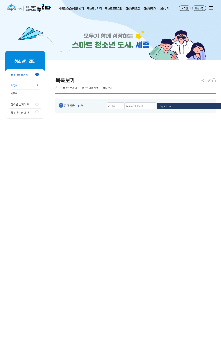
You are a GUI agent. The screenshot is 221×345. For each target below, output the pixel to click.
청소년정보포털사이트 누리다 (28, 7)
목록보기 (107, 88)
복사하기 (208, 80)
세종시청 (199, 8)
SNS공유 (202, 80)
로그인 (184, 8)
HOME (56, 87)
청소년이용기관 (89, 88)
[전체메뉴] (211, 8)
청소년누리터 (70, 88)
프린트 (214, 80)
